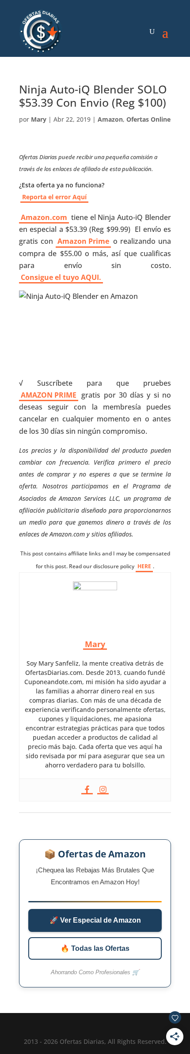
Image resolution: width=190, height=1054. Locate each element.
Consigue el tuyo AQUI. (61, 277)
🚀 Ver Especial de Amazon (95, 920)
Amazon (110, 119)
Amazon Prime (83, 241)
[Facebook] (87, 790)
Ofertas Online (148, 119)
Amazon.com (44, 217)
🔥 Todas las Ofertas (95, 948)
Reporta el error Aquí (54, 197)
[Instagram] (103, 790)
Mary (38, 119)
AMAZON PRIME (48, 395)
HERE (144, 566)
